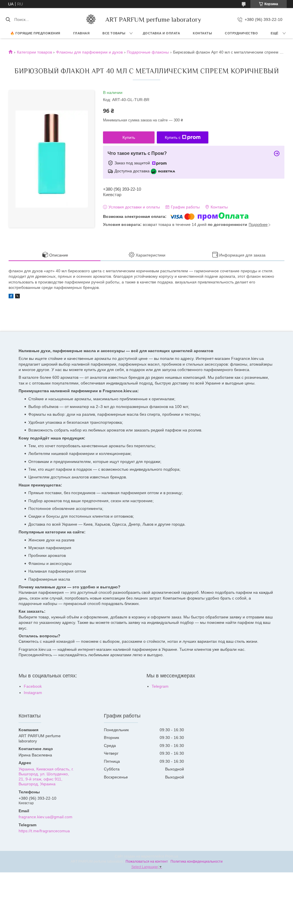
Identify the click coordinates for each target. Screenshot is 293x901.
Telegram (160, 686)
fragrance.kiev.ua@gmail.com (45, 817)
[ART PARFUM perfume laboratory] (91, 19)
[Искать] (7, 19)
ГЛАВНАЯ (81, 33)
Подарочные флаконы (148, 52)
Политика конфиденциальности (197, 861)
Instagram (33, 692)
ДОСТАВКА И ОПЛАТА (161, 33)
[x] (17, 297)
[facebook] (11, 297)
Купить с (173, 137)
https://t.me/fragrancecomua (44, 831)
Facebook (33, 686)
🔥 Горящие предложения (35, 33)
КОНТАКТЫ (202, 33)
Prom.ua (171, 856)
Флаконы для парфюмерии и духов (89, 52)
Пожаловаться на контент (147, 861)
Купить (128, 137)
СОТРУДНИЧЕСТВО (241, 33)
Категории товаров (34, 52)
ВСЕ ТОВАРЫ (113, 33)
